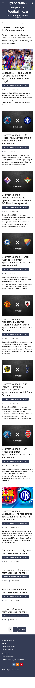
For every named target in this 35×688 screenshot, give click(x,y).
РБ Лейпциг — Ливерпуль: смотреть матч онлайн (16, 571)
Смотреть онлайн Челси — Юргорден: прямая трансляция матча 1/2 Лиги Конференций (17, 261)
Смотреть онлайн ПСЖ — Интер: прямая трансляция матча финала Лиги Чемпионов (16, 139)
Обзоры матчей (7, 649)
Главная (4, 23)
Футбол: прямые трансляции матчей (15, 85)
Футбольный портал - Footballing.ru (17, 7)
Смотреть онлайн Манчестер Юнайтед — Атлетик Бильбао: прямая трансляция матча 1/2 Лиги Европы (17, 325)
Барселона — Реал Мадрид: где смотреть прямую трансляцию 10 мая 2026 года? (17, 77)
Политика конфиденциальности (13, 660)
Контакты (5, 654)
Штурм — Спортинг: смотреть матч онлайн (14, 610)
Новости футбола (8, 640)
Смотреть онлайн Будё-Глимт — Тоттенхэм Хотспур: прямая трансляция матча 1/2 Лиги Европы (17, 390)
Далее (22, 629)
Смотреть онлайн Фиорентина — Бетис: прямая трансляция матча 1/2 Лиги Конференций (16, 199)
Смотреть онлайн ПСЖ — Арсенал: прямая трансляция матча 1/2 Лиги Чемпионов (17, 453)
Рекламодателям (8, 657)
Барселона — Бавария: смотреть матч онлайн (14, 591)
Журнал (4, 643)
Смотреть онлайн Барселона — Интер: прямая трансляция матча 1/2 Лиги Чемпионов (17, 515)
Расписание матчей (8, 646)
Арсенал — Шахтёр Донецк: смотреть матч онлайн (17, 552)
